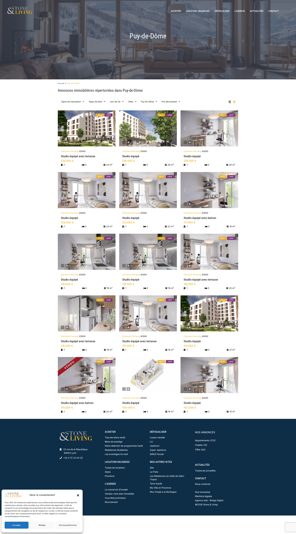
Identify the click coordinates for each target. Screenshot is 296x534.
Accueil (61, 83)
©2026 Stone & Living (206, 504)
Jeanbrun (154, 445)
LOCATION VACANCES (197, 11)
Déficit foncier (157, 454)
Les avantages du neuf (116, 454)
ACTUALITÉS (256, 11)
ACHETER (176, 11)
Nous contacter (203, 484)
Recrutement (111, 502)
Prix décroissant (169, 101)
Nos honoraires (202, 492)
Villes (130, 101)
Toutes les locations (115, 467)
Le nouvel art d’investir (116, 489)
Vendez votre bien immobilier (119, 493)
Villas (197, 449)
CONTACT (273, 11)
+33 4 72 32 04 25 (73, 457)
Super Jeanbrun (158, 450)
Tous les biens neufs (115, 437)
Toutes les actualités (205, 470)
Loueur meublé (157, 437)
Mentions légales (203, 496)
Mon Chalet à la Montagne (163, 492)
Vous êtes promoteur (115, 498)
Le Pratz (154, 471)
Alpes (108, 471)
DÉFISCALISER (221, 11)
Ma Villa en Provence (160, 487)
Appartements (202, 440)
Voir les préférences (67, 525)
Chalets (199, 445)
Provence (109, 476)
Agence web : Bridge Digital (209, 500)
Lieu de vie (115, 101)
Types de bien (95, 101)
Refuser (42, 525)
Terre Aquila (156, 483)
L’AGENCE (239, 11)
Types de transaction (71, 101)
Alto (152, 467)
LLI (151, 441)
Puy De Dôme (147, 101)
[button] (78, 495)
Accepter (16, 525)
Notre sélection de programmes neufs (124, 445)
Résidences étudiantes (116, 450)
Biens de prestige (113, 441)
